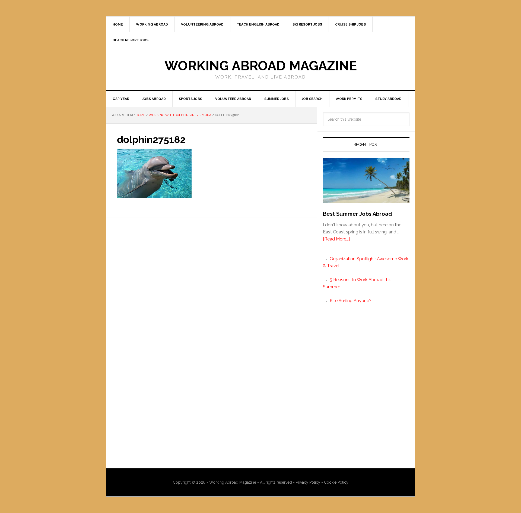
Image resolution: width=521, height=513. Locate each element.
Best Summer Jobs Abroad (357, 214)
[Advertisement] (366, 349)
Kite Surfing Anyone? (350, 300)
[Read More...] (336, 239)
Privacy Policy (308, 482)
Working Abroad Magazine (260, 65)
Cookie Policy (336, 482)
